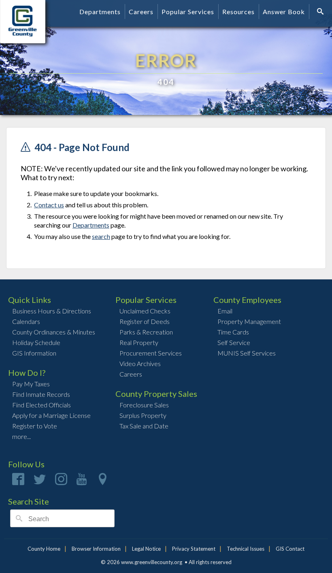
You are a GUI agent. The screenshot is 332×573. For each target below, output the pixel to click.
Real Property (138, 342)
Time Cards (233, 332)
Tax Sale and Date (143, 426)
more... (21, 436)
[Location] (102, 482)
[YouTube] (81, 482)
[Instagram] (61, 482)
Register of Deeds (144, 321)
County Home (44, 548)
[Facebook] (18, 482)
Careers (141, 11)
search (101, 236)
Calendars (26, 321)
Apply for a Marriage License (51, 415)
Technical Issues (245, 548)
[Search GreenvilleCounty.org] (321, 11)
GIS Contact (290, 548)
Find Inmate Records (41, 394)
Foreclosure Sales (144, 405)
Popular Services (188, 11)
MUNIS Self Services (246, 353)
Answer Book (284, 11)
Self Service (233, 342)
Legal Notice (146, 548)
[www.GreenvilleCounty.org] (31, 13)
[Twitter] (40, 482)
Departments (100, 11)
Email (224, 311)
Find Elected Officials (41, 405)
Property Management (249, 321)
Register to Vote (34, 426)
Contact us (49, 205)
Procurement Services (150, 353)
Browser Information (96, 548)
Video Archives (140, 363)
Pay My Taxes (31, 384)
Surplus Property (142, 415)
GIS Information (34, 353)
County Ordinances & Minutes (53, 332)
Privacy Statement (193, 548)
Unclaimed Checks (144, 311)
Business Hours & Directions (51, 311)
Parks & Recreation (146, 332)
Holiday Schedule (36, 342)
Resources (238, 11)
